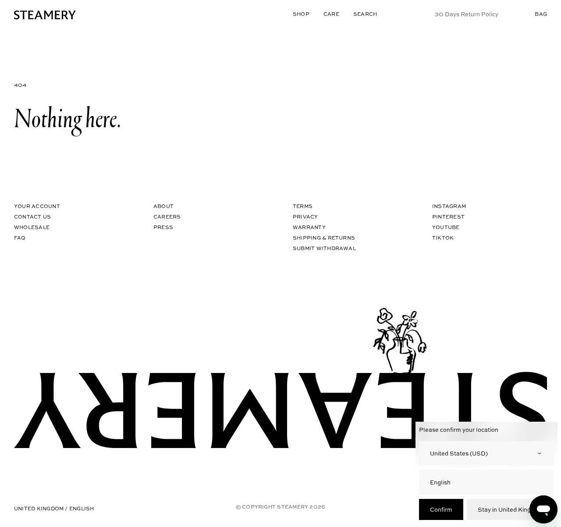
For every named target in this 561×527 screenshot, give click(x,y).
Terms (302, 206)
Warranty (309, 227)
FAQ (20, 237)
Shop (301, 14)
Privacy (305, 216)
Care (331, 14)
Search (365, 14)
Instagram (449, 206)
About (163, 206)
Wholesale (32, 227)
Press (163, 227)
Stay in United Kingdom (510, 509)
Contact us (32, 216)
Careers (167, 216)
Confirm (441, 509)
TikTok (443, 237)
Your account (37, 206)
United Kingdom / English (54, 508)
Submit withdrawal (324, 248)
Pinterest (448, 216)
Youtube (446, 227)
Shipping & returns (324, 237)
